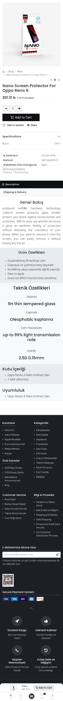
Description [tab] (12, 184)
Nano (20, 71)
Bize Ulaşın (10, 499)
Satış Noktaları (12, 435)
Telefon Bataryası (45, 463)
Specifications (11, 136)
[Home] (10, 695)
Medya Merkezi (12, 449)
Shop (11, 71)
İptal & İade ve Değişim (47, 510)
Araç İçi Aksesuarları (46, 458)
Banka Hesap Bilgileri (15, 504)
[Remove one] (6, 109)
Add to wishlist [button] (15, 125)
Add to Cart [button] (23, 117)
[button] (57, 555)
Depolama (41, 439)
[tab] (31, 192)
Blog (7, 485)
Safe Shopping (43, 519)
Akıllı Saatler (42, 435)
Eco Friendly (42, 472)
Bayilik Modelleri (13, 439)
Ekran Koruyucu (44, 467)
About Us (9, 430)
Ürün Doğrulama (13, 518)
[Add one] (19, 109)
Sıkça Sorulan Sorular (16, 508)
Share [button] (34, 125)
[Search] (21, 695)
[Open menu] (31, 696)
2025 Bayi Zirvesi (13, 468)
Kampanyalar (43, 430)
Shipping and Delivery (47, 515)
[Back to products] (55, 80)
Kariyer (8, 453)
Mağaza (40, 477)
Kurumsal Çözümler (15, 444)
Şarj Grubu (41, 449)
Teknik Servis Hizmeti (15, 513)
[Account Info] (52, 695)
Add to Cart (45, 687)
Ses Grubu (41, 453)
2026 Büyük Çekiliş (14, 472)
